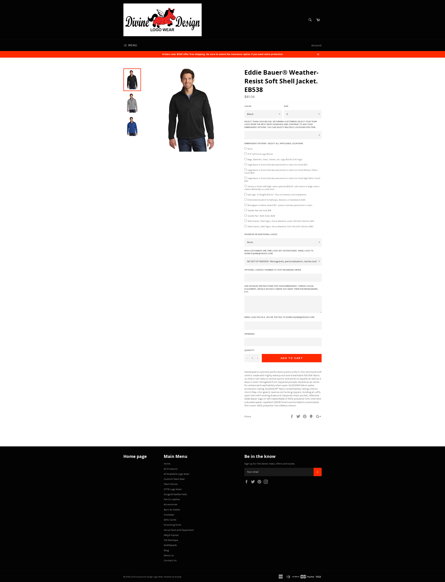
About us (169, 555)
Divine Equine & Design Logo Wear (147, 577)
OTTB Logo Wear (173, 489)
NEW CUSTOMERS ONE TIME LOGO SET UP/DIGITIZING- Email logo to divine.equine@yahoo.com (278, 252)
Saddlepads (170, 545)
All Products (171, 468)
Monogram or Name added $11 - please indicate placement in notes (280, 205)
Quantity (249, 350)
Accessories (170, 504)
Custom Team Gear (174, 479)
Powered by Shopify (172, 577)
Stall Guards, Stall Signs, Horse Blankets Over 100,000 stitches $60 (280, 226)
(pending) (249, 334)
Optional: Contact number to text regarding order (272, 270)
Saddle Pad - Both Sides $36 (261, 216)
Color (247, 106)
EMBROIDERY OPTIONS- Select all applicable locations (273, 143)
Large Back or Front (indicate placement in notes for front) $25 (277, 164)
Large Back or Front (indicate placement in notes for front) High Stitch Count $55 (282, 179)
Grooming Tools (172, 524)
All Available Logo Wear (176, 473)
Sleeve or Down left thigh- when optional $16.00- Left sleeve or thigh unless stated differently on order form (282, 188)
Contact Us (170, 560)
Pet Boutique (171, 540)
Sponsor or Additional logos (260, 234)
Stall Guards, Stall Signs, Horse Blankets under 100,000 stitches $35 (281, 221)
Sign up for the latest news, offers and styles (269, 463)
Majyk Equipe (171, 535)
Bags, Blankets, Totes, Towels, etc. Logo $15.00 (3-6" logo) (275, 159)
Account (316, 45)
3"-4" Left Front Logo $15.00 (260, 154)
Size (286, 106)
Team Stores (171, 484)
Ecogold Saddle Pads (175, 494)
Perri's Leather (172, 499)
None (250, 149)
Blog (166, 550)
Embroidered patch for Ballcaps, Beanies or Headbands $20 (276, 200)
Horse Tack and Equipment (179, 530)
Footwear (169, 514)
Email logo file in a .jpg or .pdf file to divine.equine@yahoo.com (279, 317)
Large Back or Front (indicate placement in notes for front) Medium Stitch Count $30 (281, 171)
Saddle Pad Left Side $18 (259, 210)
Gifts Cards (170, 519)
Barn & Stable (172, 509)
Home (167, 463)
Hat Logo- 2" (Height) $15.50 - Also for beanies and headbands (277, 194)
